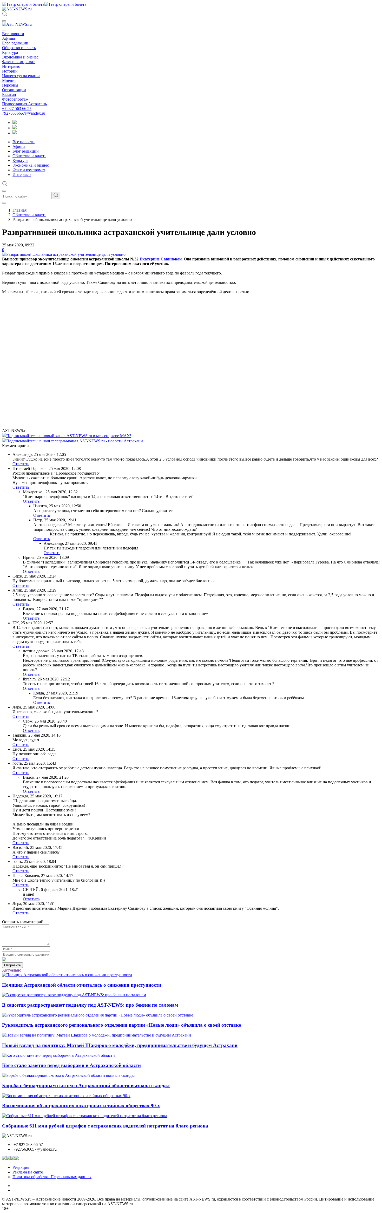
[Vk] (14, 133)
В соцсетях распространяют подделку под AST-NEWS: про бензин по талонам (90, 1005)
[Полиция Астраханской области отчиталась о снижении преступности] (67, 975)
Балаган (9, 94)
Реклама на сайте (27, 1172)
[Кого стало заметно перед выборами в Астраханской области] (58, 1055)
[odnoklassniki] (14, 128)
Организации (14, 90)
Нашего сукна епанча (21, 76)
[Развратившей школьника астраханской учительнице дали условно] (64, 254)
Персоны (10, 85)
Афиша (8, 38)
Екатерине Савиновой (161, 259)
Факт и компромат (18, 62)
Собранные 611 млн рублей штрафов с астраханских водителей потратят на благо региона (105, 1126)
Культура (10, 52)
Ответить (20, 464)
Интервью (11, 66)
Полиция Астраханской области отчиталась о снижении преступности (81, 985)
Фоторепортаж (15, 99)
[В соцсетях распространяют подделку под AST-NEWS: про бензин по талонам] (74, 995)
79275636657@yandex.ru (23, 113)
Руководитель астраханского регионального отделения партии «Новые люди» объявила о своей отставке (121, 1025)
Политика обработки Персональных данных (51, 1177)
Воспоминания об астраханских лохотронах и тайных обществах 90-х (81, 1105)
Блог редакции (15, 43)
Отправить (12, 965)
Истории (10, 71)
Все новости (13, 33)
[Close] (4, 30)
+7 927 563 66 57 (16, 108)
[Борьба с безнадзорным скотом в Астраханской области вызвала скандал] (68, 1075)
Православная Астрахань (24, 104)
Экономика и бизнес (20, 57)
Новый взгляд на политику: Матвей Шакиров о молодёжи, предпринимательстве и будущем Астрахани (120, 1045)
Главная (19, 210)
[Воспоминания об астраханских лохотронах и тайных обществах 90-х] (66, 1095)
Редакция (20, 1167)
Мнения (9, 80)
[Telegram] (14, 122)
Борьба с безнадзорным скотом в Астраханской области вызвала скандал (86, 1085)
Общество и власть (19, 47)
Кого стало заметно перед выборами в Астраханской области (71, 1065)
